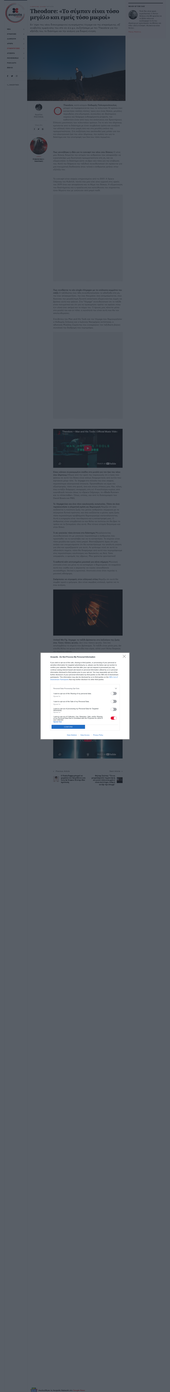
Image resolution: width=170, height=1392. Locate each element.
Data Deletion (72, 735)
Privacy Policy (98, 735)
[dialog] (85, 696)
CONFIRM (68, 727)
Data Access (85, 735)
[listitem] (85, 688)
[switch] (114, 693)
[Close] (125, 657)
